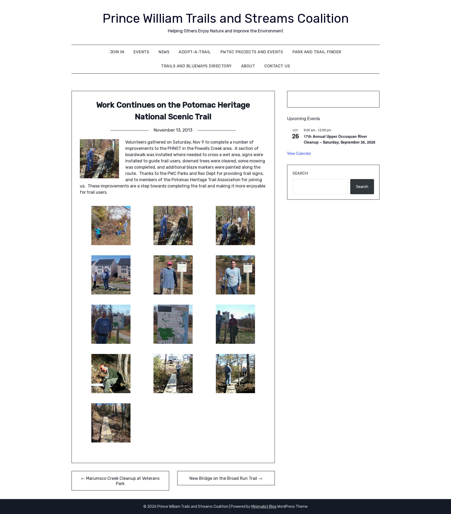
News (163, 52)
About (248, 66)
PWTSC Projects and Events (251, 52)
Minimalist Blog (263, 506)
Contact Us (277, 66)
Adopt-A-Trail (195, 52)
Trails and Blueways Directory (196, 66)
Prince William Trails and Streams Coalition (226, 18)
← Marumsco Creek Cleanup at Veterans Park (120, 481)
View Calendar (299, 153)
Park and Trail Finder (316, 52)
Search (300, 173)
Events (141, 52)
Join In (117, 52)
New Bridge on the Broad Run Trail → (225, 478)
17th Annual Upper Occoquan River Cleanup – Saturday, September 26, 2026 (339, 139)
